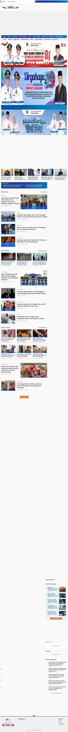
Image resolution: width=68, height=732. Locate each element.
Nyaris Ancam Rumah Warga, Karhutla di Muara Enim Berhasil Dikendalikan (13, 186)
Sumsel (48, 651)
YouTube (14, 726)
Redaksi (60, 720)
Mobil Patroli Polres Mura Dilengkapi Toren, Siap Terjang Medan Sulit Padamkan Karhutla (8, 355)
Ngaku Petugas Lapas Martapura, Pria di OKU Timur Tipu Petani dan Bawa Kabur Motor (39, 340)
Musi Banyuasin (59, 36)
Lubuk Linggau (36, 36)
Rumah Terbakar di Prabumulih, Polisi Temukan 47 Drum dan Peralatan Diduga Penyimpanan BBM (53, 613)
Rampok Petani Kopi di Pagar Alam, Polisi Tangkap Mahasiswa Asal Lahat (31, 305)
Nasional (48, 642)
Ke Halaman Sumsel (56, 654)
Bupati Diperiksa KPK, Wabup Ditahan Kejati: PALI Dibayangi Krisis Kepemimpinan (33, 178)
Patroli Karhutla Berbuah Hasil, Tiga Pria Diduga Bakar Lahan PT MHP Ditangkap (24, 339)
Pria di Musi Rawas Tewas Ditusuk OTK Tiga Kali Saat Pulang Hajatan (52, 601)
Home (3, 1)
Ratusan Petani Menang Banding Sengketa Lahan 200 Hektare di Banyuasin (52, 595)
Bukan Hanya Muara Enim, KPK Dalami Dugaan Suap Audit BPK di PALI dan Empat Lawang (47, 178)
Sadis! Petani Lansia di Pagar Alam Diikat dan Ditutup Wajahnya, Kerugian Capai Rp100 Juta (7, 178)
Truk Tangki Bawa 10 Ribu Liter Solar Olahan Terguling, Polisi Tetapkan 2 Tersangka (29, 385)
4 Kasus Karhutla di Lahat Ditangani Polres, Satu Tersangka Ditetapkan (34, 186)
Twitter (11, 726)
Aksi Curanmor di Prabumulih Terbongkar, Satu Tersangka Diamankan (31, 228)
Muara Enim (44, 36)
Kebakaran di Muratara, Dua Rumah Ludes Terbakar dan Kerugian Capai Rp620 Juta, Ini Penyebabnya (53, 589)
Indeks (4, 36)
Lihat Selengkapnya (42, 250)
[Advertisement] (34, 25)
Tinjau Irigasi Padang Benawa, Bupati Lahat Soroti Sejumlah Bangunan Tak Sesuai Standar (39, 263)
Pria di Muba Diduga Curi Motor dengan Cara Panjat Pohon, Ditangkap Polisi (8, 339)
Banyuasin (14, 36)
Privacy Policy (61, 724)
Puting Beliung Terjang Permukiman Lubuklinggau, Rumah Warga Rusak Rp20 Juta (53, 607)
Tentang (60, 722)
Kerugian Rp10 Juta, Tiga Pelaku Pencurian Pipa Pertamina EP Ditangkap (31, 241)
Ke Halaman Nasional (56, 645)
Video (5, 39)
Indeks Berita (43, 191)
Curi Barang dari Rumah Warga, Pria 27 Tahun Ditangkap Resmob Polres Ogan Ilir (24, 355)
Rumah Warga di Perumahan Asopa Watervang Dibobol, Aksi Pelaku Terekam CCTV (20, 178)
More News (24, 397)
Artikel (9, 36)
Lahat (29, 36)
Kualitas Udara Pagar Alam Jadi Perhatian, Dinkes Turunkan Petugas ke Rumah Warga (32, 216)
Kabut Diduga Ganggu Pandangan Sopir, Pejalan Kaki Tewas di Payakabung (39, 355)
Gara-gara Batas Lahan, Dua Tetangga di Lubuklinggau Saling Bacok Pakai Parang (31, 292)
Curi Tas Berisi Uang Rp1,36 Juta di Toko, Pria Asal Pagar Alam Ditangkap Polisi (61, 178)
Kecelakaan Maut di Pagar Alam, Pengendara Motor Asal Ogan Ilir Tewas (30, 317)
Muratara (51, 36)
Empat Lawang (22, 36)
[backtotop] (34, 716)
